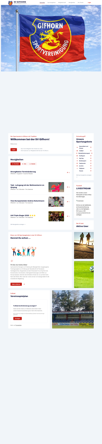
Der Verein (80, 2)
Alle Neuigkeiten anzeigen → (17, 224)
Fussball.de (18, 325)
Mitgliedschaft (62, 2)
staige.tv (80, 211)
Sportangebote (52, 2)
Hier (32, 148)
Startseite (42, 2)
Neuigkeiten (72, 2)
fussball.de (79, 213)
